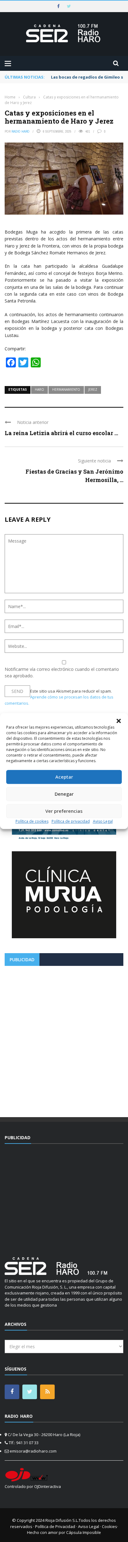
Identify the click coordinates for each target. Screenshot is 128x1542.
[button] (119, 721)
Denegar (64, 794)
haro (39, 389)
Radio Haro (20, 131)
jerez (92, 389)
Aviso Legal (103, 821)
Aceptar (64, 777)
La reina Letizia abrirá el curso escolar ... (61, 433)
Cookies (109, 1526)
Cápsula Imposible (83, 1532)
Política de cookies (32, 821)
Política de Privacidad (55, 1526)
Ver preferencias (64, 811)
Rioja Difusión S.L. (62, 1520)
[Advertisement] (64, 1039)
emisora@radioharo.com (33, 1451)
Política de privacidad (71, 821)
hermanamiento (66, 389)
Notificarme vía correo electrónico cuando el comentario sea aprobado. (62, 672)
